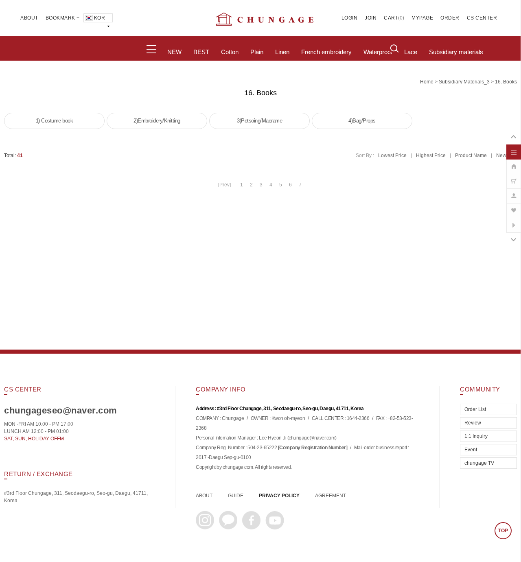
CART (391, 18)
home (426, 82)
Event (470, 450)
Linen (282, 52)
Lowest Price (392, 155)
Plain (256, 52)
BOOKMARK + (63, 18)
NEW (174, 52)
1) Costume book (54, 121)
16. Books (506, 82)
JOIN (371, 18)
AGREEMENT (330, 496)
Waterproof (377, 52)
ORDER (450, 18)
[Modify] (514, 192)
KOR (99, 18)
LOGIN (349, 18)
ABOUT (29, 18)
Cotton (230, 52)
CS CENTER (482, 18)
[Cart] (514, 177)
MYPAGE (422, 18)
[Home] (514, 162)
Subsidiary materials (456, 52)
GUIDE (235, 496)
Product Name (471, 155)
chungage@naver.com (312, 438)
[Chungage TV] (514, 221)
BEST (201, 52)
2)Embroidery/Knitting (157, 121)
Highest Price (431, 155)
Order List (475, 409)
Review (472, 423)
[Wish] (514, 206)
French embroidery (326, 52)
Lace (410, 52)
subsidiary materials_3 (464, 82)
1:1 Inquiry (476, 436)
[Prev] (224, 185)
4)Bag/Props (362, 121)
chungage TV (479, 463)
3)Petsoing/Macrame (259, 121)
